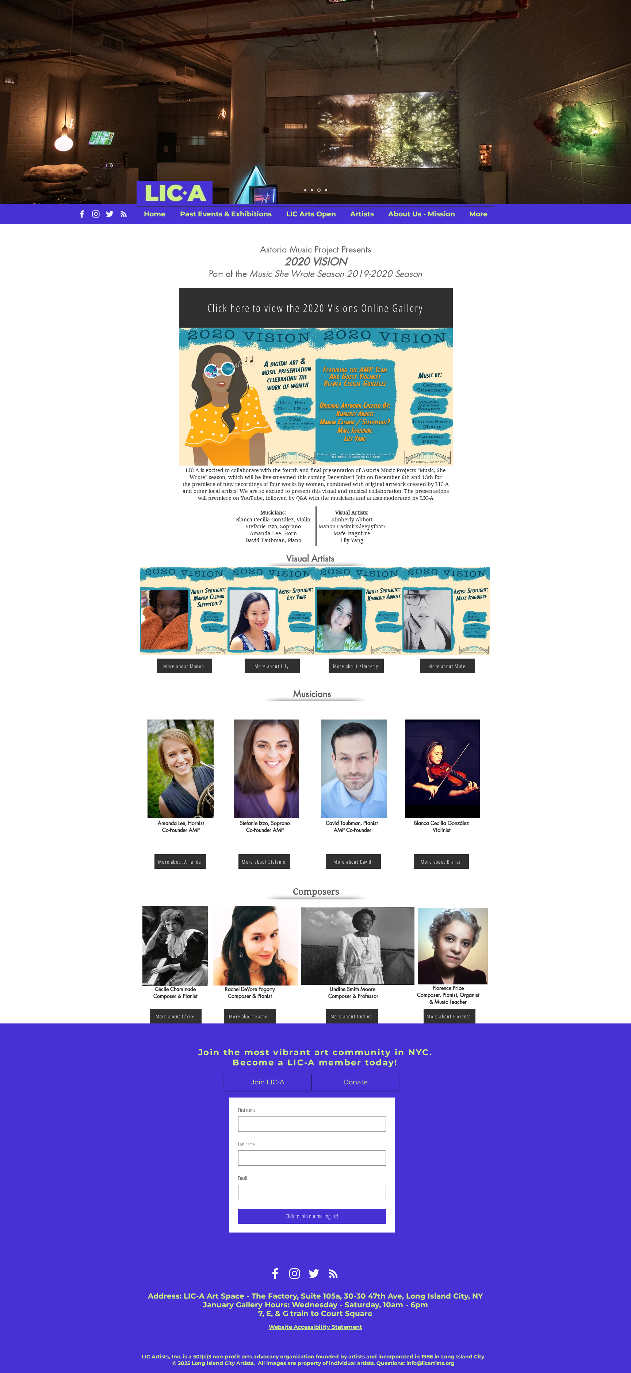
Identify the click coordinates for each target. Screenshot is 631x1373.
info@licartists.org (430, 1363)
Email (242, 1178)
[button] (311, 214)
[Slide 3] (318, 190)
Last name (246, 1144)
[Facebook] (82, 214)
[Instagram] (96, 214)
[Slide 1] (312, 190)
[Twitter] (110, 214)
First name (246, 1109)
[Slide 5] (325, 190)
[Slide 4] (305, 190)
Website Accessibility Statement (315, 1326)
